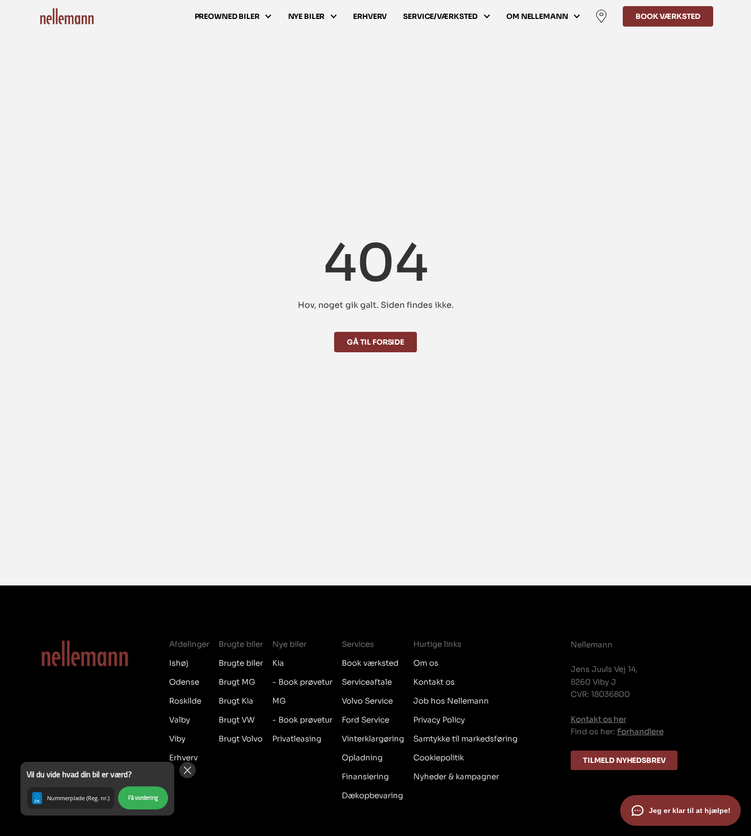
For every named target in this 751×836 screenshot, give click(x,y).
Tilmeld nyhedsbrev (624, 760)
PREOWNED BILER (227, 16)
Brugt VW (236, 720)
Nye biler (306, 16)
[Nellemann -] (67, 16)
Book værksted (668, 16)
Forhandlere (640, 731)
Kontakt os (434, 682)
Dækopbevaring (372, 795)
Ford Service (365, 720)
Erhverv (370, 16)
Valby (179, 720)
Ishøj (179, 663)
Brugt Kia (236, 701)
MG (279, 701)
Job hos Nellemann (451, 701)
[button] (97, 789)
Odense (184, 682)
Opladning (362, 757)
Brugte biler (241, 663)
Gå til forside (375, 342)
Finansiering (365, 776)
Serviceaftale (367, 682)
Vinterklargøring (373, 738)
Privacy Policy (439, 720)
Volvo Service (367, 701)
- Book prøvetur (302, 682)
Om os (425, 663)
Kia (278, 663)
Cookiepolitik (438, 757)
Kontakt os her (598, 719)
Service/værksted (440, 16)
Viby (177, 738)
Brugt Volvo (241, 738)
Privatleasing (296, 738)
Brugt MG (237, 682)
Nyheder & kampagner (456, 776)
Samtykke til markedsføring (465, 738)
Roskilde (185, 701)
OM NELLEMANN (537, 16)
